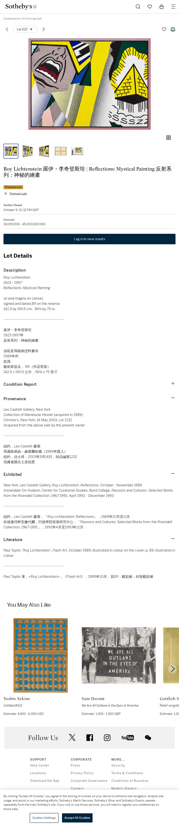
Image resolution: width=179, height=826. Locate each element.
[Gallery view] (168, 137)
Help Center (40, 765)
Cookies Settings (44, 818)
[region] (89, 808)
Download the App (44, 781)
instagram (107, 737)
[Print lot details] (172, 29)
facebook (89, 737)
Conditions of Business (129, 781)
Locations (38, 773)
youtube (127, 737)
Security (118, 765)
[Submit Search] (138, 6)
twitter (72, 737)
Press (75, 765)
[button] (89, 83)
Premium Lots (18, 193)
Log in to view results (89, 239)
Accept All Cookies (77, 818)
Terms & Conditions (127, 773)
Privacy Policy (82, 773)
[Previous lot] (7, 29)
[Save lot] (164, 29)
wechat (148, 738)
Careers (77, 788)
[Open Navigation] (173, 6)
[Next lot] (43, 29)
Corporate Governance (89, 781)
